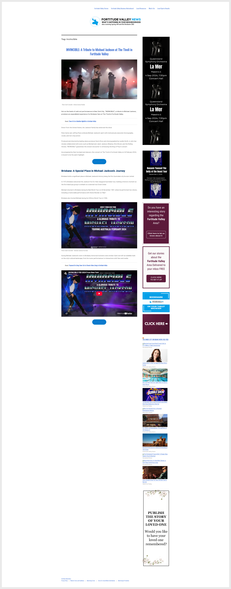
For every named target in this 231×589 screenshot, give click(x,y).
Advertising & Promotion (123, 581)
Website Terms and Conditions (77, 581)
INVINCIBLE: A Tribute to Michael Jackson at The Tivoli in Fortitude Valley (99, 51)
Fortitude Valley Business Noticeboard (122, 8)
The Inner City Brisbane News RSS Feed (155, 339)
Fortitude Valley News (66, 579)
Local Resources (141, 8)
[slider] (158, 197)
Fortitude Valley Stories (101, 8)
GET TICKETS (99, 162)
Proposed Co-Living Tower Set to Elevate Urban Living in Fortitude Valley (88, 265)
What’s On (152, 8)
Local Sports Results (163, 8)
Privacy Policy (64, 581)
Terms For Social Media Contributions (106, 581)
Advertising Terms (91, 581)
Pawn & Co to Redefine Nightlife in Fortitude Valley (82, 121)
